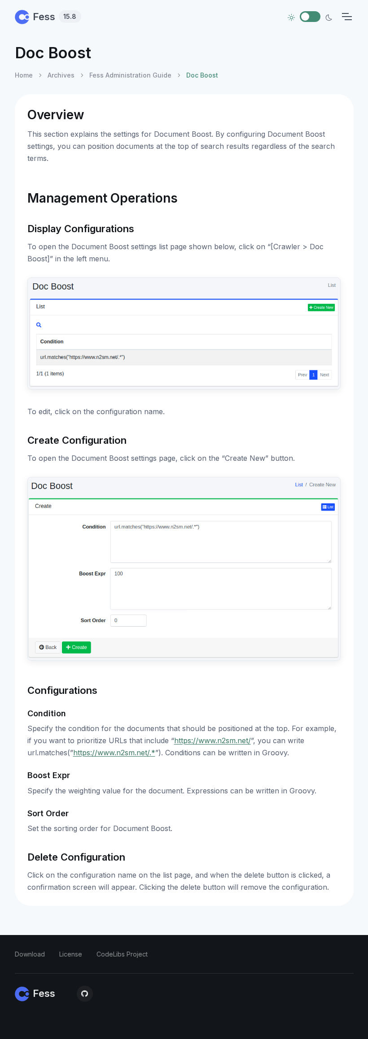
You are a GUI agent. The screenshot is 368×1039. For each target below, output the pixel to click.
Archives (61, 75)
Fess (55, 16)
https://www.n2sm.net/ (212, 740)
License (70, 954)
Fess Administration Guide (130, 75)
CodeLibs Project (122, 954)
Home (24, 75)
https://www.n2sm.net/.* (114, 752)
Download (30, 954)
